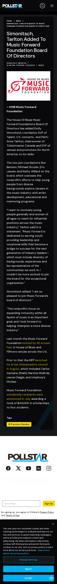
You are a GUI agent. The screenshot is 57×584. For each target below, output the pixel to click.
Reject (28, 569)
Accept (28, 578)
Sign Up (49, 503)
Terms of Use (12, 515)
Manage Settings (28, 559)
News (41, 65)
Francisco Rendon (18, 424)
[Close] (53, 523)
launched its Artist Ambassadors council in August (27, 364)
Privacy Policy (47, 512)
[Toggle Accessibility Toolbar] (51, 578)
